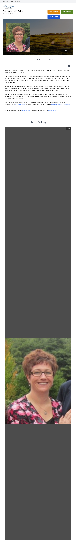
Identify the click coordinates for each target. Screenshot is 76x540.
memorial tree (25, 110)
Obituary (26, 59)
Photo (37, 59)
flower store (52, 110)
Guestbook (48, 59)
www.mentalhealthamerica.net (61, 104)
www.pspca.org (20, 104)
